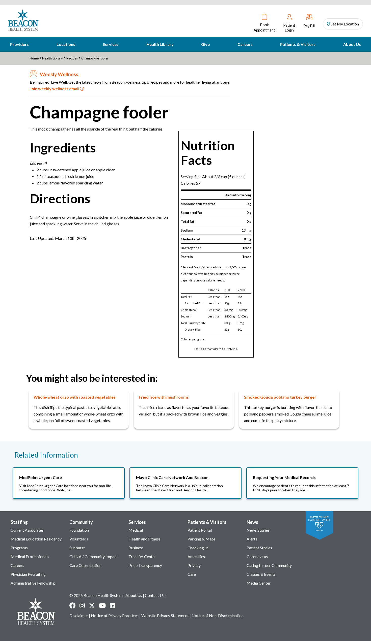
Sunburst (77, 547)
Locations (66, 44)
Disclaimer (78, 615)
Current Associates (27, 530)
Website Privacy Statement (165, 615)
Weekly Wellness (59, 74)
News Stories (258, 530)
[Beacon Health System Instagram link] (82, 605)
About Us (352, 44)
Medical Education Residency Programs (36, 543)
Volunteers (78, 538)
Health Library (160, 44)
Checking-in (198, 547)
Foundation (79, 530)
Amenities (196, 556)
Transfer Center (142, 556)
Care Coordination (85, 565)
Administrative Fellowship (33, 583)
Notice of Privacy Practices (115, 615)
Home (34, 58)
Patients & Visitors (297, 44)
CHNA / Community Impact (93, 556)
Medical (135, 530)
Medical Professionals (30, 556)
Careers (245, 44)
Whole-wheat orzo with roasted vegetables (75, 397)
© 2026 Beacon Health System (96, 595)
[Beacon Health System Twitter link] (92, 605)
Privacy (194, 565)
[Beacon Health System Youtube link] (102, 605)
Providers (19, 44)
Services (111, 44)
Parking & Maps (202, 538)
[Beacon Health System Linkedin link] (112, 605)
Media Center (259, 583)
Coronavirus (257, 556)
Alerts (252, 538)
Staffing (19, 522)
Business (136, 547)
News (252, 522)
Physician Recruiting (28, 574)
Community (81, 522)
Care (192, 574)
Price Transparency (145, 565)
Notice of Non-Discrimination (218, 615)
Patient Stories (259, 547)
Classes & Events (261, 574)
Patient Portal (200, 530)
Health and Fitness (144, 538)
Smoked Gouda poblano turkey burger (280, 397)
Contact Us (155, 595)
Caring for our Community (269, 565)
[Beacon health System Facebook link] (72, 605)
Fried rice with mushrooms (164, 397)
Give (205, 44)
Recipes (72, 58)
